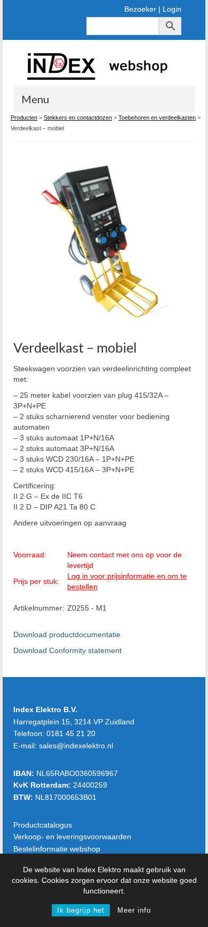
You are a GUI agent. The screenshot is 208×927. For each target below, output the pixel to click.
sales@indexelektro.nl (76, 745)
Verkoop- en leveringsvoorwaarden (72, 836)
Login (172, 9)
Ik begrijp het (81, 910)
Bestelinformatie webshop (56, 849)
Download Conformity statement (67, 650)
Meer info (134, 910)
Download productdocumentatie (67, 634)
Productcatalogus (42, 825)
